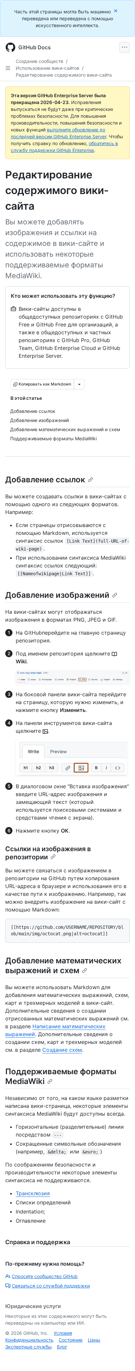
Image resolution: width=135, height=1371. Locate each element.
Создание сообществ (39, 61)
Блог (62, 1346)
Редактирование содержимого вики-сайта (64, 75)
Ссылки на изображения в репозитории (48, 853)
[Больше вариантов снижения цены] (79, 384)
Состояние (71, 1340)
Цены (94, 1340)
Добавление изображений (57, 595)
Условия (63, 1333)
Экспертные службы (28, 1346)
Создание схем (62, 1050)
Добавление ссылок (45, 479)
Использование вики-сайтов (47, 68)
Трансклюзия (33, 1193)
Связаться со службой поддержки (51, 1285)
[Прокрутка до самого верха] (120, 1356)
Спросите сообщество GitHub (45, 1276)
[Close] (116, 10)
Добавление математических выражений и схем (63, 965)
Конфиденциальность (29, 1340)
